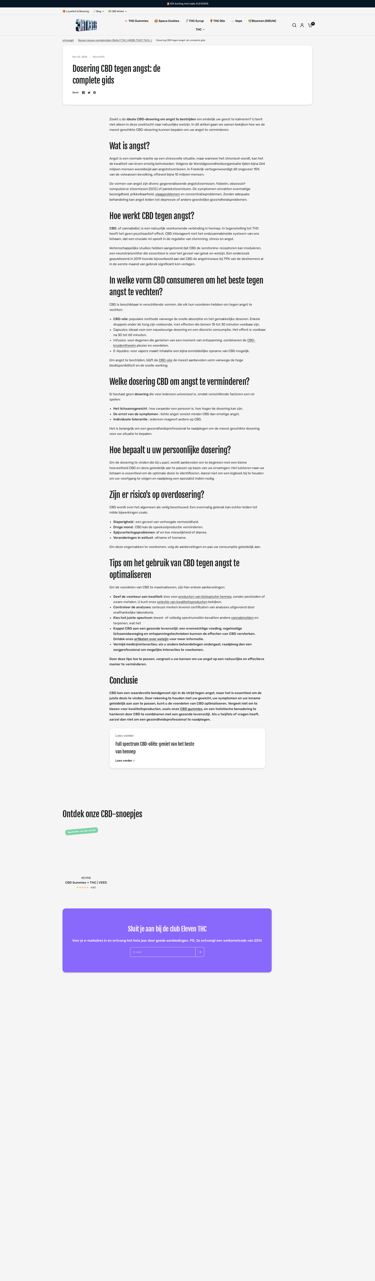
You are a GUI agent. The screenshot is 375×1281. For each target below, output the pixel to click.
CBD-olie (165, 360)
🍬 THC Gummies (136, 21)
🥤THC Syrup (194, 21)
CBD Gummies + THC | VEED (86, 882)
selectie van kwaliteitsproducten (182, 602)
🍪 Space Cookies (166, 21)
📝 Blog (97, 11)
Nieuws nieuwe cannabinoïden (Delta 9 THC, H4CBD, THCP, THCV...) (115, 40)
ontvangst (68, 40)
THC (199, 29)
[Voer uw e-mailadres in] (199, 952)
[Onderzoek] (294, 25)
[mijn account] (302, 25)
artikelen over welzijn (151, 639)
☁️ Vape (236, 21)
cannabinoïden (242, 618)
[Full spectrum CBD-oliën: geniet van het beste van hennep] (244, 748)
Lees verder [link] (123, 760)
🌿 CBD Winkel (116, 11)
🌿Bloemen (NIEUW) (262, 21)
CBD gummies (191, 709)
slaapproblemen (167, 194)
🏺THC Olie (217, 21)
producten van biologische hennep (204, 597)
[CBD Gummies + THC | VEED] (85, 849)
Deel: (75, 92)
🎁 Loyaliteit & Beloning (75, 11)
